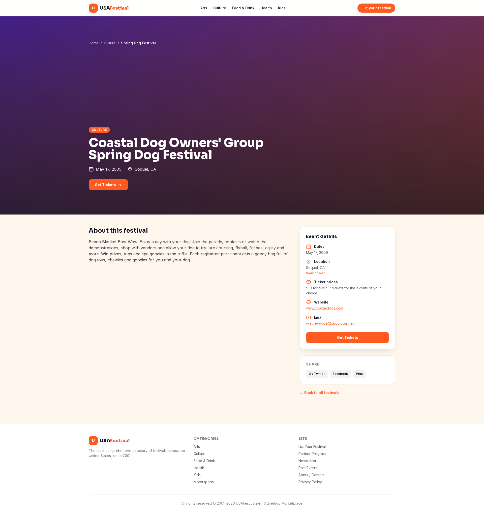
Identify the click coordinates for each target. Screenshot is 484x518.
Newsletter (307, 461)
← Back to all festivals (319, 392)
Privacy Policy (310, 482)
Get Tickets (105, 184)
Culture (219, 8)
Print (359, 374)
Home (94, 43)
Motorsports (204, 482)
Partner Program (312, 453)
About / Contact (311, 475)
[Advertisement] (242, 86)
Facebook (340, 374)
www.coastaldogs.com (324, 308)
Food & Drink (243, 8)
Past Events (308, 468)
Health (266, 8)
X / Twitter (317, 374)
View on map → (317, 273)
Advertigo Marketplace (283, 503)
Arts (203, 8)
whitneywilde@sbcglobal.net (330, 323)
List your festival (376, 8)
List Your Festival (312, 446)
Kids (282, 8)
